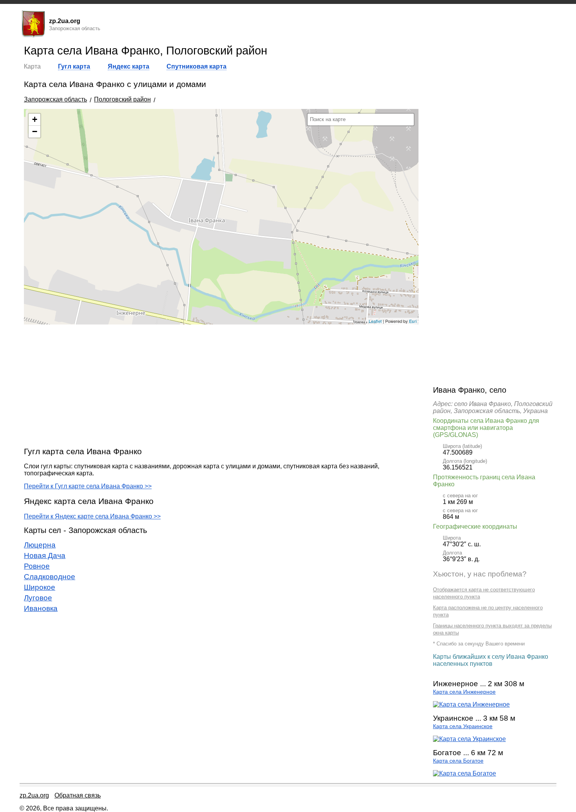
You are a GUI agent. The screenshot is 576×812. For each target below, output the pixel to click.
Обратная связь (77, 795)
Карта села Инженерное (464, 692)
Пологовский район (122, 99)
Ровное (37, 566)
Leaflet (375, 321)
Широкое (39, 587)
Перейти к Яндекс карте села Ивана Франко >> (92, 516)
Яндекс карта (128, 66)
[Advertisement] (221, 385)
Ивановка (41, 608)
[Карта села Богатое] (464, 773)
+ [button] (34, 119)
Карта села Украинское (463, 726)
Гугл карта (74, 66)
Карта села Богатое (458, 761)
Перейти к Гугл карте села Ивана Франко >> (88, 486)
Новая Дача (44, 555)
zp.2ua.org (34, 795)
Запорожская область (55, 99)
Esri (413, 321)
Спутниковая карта (196, 66)
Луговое (38, 598)
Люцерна (40, 545)
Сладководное (49, 577)
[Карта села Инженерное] (471, 704)
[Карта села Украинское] (469, 739)
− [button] (34, 131)
